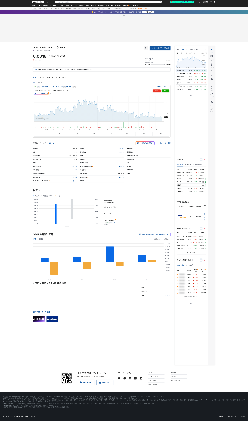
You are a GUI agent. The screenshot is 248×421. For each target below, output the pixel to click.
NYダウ (179, 80)
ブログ (150, 372)
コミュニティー (60, 77)
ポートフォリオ (153, 380)
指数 (183, 49)
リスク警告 (242, 416)
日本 (51, 8)
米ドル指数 (180, 89)
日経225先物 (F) (181, 73)
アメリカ (167, 295)
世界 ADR (80, 8)
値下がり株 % (198, 164)
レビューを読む (204, 216)
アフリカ (126, 8)
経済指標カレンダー (103, 5)
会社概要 (173, 372)
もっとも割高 (189, 265)
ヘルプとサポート (176, 380)
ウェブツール (152, 384)
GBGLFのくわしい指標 (163, 143)
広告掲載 (173, 376)
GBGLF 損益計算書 (43, 234)
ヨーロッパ (103, 8)
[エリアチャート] (38, 87)
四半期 (41, 239)
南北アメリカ (95, 8)
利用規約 (221, 416)
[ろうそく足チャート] (35, 87)
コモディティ (189, 49)
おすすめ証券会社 (183, 202)
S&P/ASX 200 (181, 86)
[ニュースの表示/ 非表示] (74, 87)
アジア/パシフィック (117, 8)
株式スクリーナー (116, 5)
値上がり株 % (188, 164)
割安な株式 (133, 8)
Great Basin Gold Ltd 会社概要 (49, 282)
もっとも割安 (180, 265)
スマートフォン (153, 376)
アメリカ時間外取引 (66, 8)
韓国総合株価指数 (181, 76)
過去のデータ (41, 82)
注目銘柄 (180, 159)
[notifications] (211, 2)
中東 (109, 8)
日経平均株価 (180, 70)
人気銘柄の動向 (182, 229)
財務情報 (50, 77)
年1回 (34, 239)
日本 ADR (87, 8)
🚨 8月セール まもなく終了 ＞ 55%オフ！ (182, 2)
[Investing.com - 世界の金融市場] (39, 2)
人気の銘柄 (180, 164)
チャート (41, 77)
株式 (35, 8)
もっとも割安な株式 (184, 260)
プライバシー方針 (231, 416)
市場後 (75, 8)
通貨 (178, 49)
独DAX (179, 83)
